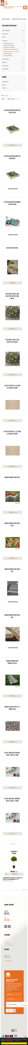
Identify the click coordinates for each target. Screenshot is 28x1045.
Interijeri (4, 62)
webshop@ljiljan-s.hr (10, 7)
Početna (3, 19)
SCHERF (4, 88)
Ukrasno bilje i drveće (8, 43)
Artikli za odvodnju (8, 55)
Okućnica (7, 19)
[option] (14, 868)
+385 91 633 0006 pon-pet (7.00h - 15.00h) (13, 6)
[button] (23, 890)
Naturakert (5, 81)
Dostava (6, 941)
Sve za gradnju (6, 30)
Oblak (3, 85)
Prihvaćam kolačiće (14, 1043)
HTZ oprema (5, 69)
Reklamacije (7, 943)
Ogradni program (7, 53)
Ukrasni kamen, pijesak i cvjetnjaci (11, 51)
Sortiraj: (3, 99)
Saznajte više (17, 1040)
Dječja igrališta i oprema (9, 45)
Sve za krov (5, 33)
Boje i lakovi (5, 65)
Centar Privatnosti (8, 945)
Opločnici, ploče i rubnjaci (9, 47)
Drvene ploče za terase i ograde (11, 49)
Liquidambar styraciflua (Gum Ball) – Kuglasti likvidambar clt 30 (13, 878)
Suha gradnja (5, 59)
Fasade (4, 37)
